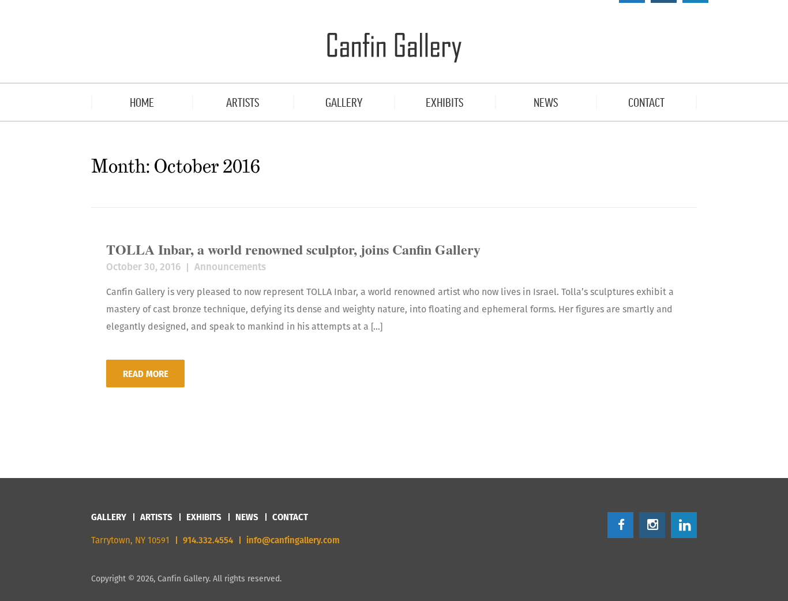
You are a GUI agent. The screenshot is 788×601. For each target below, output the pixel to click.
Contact (290, 517)
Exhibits (204, 517)
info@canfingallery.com (293, 540)
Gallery (108, 517)
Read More (145, 374)
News (246, 517)
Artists (156, 517)
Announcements (230, 267)
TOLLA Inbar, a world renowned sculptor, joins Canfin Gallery (293, 249)
